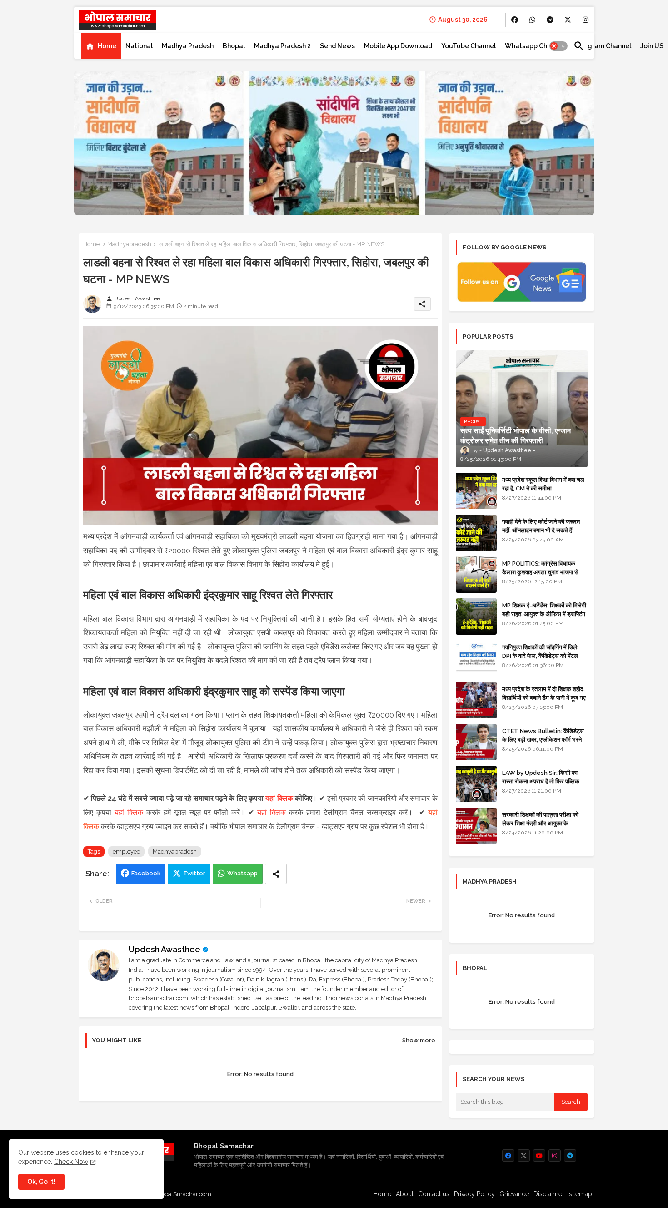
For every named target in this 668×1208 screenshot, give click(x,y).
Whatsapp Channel (534, 46)
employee (126, 851)
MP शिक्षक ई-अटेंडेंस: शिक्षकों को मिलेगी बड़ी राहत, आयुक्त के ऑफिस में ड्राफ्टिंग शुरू (544, 613)
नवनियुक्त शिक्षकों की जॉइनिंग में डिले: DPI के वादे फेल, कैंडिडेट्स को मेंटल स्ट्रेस (540, 655)
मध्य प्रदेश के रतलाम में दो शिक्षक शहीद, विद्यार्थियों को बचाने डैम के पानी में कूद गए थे (544, 697)
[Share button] (276, 874)
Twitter (194, 873)
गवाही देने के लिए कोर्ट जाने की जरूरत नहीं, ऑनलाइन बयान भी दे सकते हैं (541, 525)
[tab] (101, 46)
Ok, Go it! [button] (41, 1181)
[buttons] (514, 20)
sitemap (580, 1194)
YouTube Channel (468, 46)
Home (107, 46)
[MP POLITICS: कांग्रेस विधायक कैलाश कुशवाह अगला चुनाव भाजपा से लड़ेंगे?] (476, 574)
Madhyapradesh (129, 244)
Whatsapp (242, 873)
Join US (651, 46)
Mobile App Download (398, 46)
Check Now (71, 1161)
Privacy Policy (474, 1194)
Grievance (514, 1194)
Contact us (433, 1194)
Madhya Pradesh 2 (282, 46)
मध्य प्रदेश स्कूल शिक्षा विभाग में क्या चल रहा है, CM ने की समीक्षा (543, 483)
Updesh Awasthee (164, 949)
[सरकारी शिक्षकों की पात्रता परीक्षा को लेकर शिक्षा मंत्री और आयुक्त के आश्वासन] (476, 826)
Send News (337, 46)
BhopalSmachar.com (182, 1194)
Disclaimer (548, 1194)
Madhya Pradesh (188, 46)
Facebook (145, 873)
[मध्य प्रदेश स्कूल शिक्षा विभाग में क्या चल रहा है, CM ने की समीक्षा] (476, 491)
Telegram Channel (602, 46)
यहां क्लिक (279, 798)
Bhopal (234, 46)
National (139, 46)
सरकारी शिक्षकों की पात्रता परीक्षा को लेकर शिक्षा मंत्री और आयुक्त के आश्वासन (540, 822)
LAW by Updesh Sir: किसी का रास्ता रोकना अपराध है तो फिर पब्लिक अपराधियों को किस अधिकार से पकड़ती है (544, 781)
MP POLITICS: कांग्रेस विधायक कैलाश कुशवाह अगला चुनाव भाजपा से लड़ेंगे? (540, 571)
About (405, 1194)
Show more (418, 1040)
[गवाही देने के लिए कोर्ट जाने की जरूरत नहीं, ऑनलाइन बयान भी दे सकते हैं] (476, 533)
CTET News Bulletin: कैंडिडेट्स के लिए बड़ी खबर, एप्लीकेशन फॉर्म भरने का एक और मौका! (543, 739)
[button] (558, 46)
